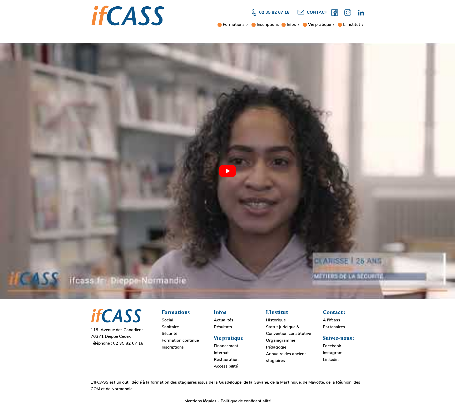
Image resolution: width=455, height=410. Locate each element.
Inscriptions (268, 24)
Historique (276, 320)
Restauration (226, 360)
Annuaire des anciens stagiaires (286, 357)
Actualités (223, 320)
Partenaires (334, 327)
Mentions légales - (202, 401)
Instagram (333, 353)
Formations (234, 24)
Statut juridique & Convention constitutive (288, 330)
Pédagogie (276, 347)
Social (167, 320)
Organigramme (280, 340)
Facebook (332, 346)
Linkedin (331, 360)
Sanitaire (170, 327)
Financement (226, 346)
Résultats (223, 327)
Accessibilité (226, 366)
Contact (317, 12)
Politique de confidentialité (246, 401)
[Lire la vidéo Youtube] (227, 171)
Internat (221, 353)
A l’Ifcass (331, 320)
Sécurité (169, 333)
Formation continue (180, 340)
